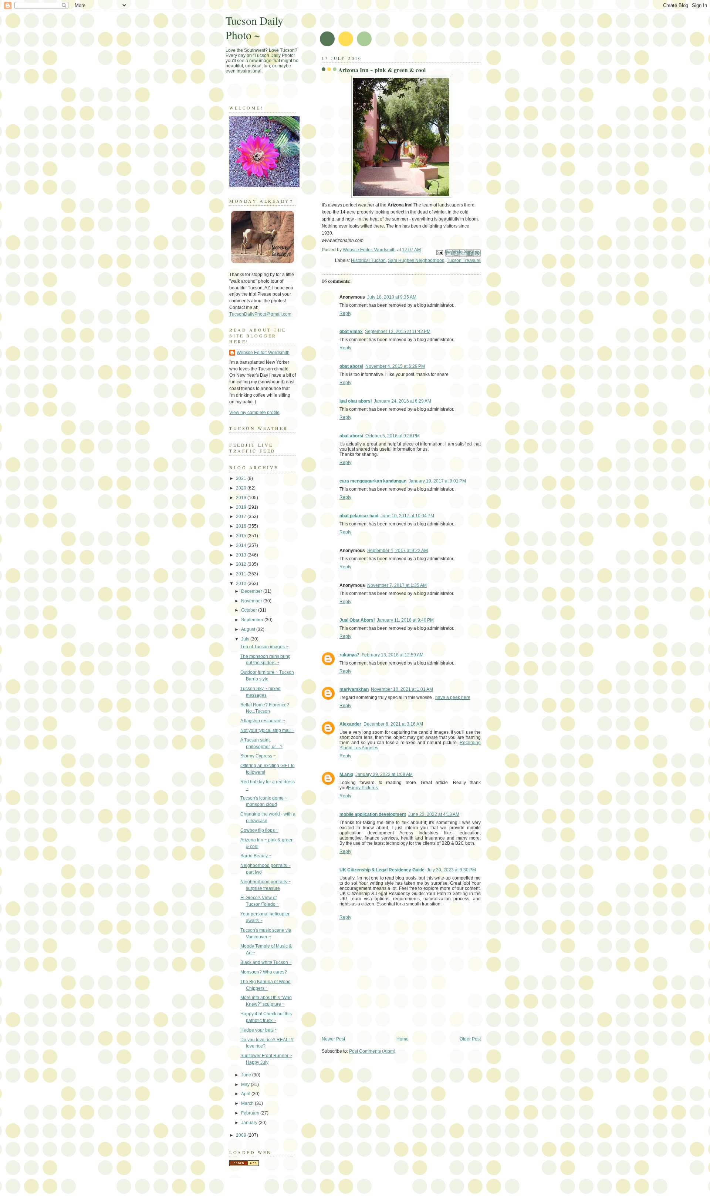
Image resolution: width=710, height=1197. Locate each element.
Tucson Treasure (464, 260)
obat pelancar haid (358, 515)
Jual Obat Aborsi (357, 620)
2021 (241, 478)
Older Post (470, 1039)
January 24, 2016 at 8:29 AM (402, 401)
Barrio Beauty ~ (255, 855)
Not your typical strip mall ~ (267, 730)
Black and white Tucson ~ (266, 962)
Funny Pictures (363, 787)
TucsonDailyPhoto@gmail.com (260, 314)
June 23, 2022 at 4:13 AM (433, 814)
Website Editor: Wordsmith (263, 352)
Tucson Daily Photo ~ (254, 27)
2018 (241, 507)
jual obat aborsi (355, 401)
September (252, 619)
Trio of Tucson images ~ (264, 646)
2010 (241, 583)
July (245, 639)
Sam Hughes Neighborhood (416, 260)
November (252, 600)
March (248, 1103)
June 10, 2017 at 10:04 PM (407, 515)
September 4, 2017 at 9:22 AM (397, 550)
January (249, 1122)
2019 (241, 497)
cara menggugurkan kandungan (372, 481)
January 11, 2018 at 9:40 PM (405, 620)
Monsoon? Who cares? (263, 972)
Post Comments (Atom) (372, 1051)
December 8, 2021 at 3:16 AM (393, 724)
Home (402, 1039)
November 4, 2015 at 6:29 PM (395, 366)
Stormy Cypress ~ (258, 756)
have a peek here (452, 697)
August (248, 629)
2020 (241, 488)
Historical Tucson (368, 260)
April (246, 1093)
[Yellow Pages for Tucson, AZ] (244, 1164)
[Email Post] (439, 252)
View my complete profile (254, 412)
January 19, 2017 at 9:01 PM (437, 481)
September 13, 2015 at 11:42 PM (397, 331)
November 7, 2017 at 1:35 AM (397, 585)
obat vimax (351, 331)
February (250, 1113)
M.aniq (346, 774)
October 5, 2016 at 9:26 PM (392, 435)
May (246, 1084)
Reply (345, 313)
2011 (241, 573)
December (252, 591)
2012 (241, 564)
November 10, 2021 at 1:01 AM (402, 689)
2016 (241, 526)
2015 (241, 535)
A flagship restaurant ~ (262, 720)
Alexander (350, 724)
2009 (241, 1135)
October (249, 610)
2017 (241, 516)
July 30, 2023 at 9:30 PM (451, 869)
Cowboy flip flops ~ (259, 830)
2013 (241, 555)
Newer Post (333, 1039)
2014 (241, 545)
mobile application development (372, 814)
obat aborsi (351, 366)
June (246, 1074)
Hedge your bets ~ (258, 1030)
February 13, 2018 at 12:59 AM (392, 655)
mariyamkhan (354, 689)
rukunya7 (349, 655)
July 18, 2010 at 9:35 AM (391, 297)
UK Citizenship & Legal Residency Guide (382, 869)
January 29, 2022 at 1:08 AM (384, 774)
